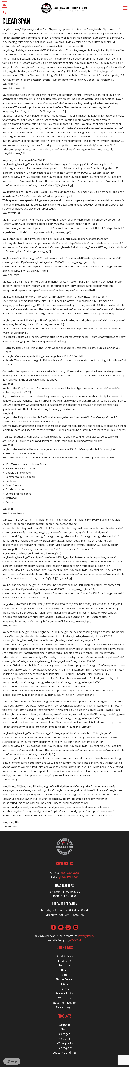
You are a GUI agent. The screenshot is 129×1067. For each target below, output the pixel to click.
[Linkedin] (75, 927)
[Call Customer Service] (4, 12)
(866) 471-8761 (68, 877)
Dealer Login (64, 1007)
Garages (64, 1034)
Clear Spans (65, 1048)
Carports (65, 1024)
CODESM (75, 940)
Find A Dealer (64, 979)
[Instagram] (68, 927)
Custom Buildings (64, 1052)
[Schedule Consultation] (4, 4)
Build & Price (64, 956)
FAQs (64, 984)
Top (121, 1059)
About (64, 970)
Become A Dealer (64, 1002)
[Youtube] (61, 927)
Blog (65, 974)
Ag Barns (65, 1038)
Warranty (64, 998)
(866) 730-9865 (69, 873)
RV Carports (64, 1043)
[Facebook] (53, 927)
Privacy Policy (86, 936)
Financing (64, 961)
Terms (64, 988)
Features (64, 965)
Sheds (65, 1029)
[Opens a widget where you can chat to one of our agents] (11, 1061)
